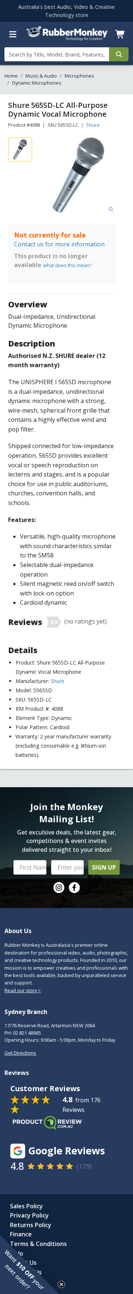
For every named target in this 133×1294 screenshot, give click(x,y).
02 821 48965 (27, 1033)
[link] (58, 887)
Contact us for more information (59, 244)
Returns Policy (30, 1225)
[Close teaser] (61, 1284)
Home (11, 75)
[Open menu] (13, 34)
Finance (21, 1234)
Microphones (79, 75)
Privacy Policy (29, 1215)
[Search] (119, 54)
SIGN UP (104, 867)
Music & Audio (41, 75)
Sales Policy (26, 1206)
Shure (93, 125)
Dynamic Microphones (36, 82)
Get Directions (20, 1052)
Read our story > (22, 990)
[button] (29, 1264)
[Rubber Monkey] (67, 39)
